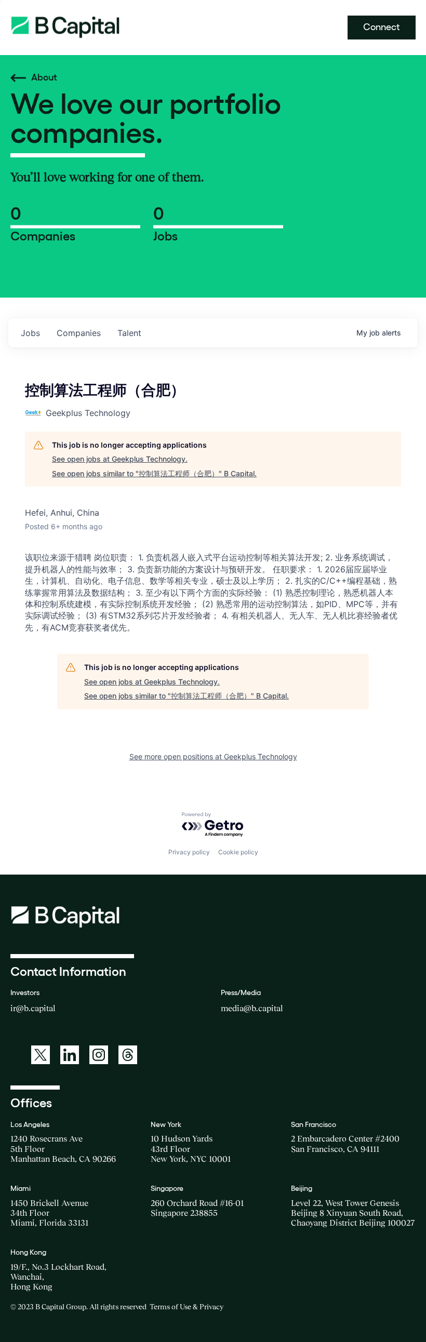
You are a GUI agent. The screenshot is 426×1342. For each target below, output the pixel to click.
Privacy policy (189, 852)
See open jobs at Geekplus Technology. (120, 458)
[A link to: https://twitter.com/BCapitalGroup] (40, 1054)
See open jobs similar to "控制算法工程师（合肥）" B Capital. (154, 473)
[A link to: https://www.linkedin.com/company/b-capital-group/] (69, 1054)
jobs (30, 333)
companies (79, 333)
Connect (381, 27)
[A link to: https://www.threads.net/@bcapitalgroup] (127, 1054)
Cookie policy (238, 852)
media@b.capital (252, 1008)
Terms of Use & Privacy (186, 1307)
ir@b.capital (33, 1008)
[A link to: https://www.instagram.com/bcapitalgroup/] (98, 1054)
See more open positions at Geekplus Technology (213, 756)
